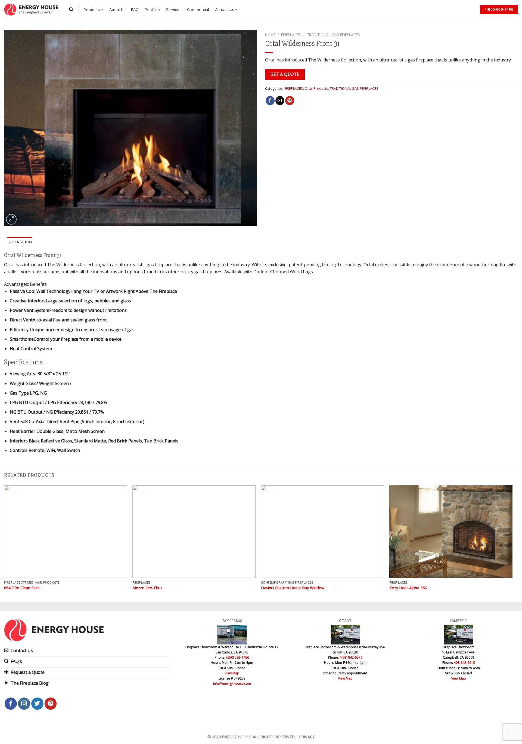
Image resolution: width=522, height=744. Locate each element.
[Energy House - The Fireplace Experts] (31, 9)
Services (173, 10)
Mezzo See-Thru (147, 587)
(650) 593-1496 (237, 657)
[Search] (71, 9)
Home (270, 34)
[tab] (19, 242)
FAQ (135, 10)
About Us (117, 10)
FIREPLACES (291, 34)
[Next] (512, 543)
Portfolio (152, 10)
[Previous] (4, 543)
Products (91, 10)
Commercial (198, 10)
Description (19, 242)
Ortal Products (316, 88)
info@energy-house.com (232, 683)
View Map (232, 673)
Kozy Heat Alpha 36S (408, 587)
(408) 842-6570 (351, 657)
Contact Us (224, 10)
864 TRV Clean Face (22, 587)
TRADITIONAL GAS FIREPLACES (333, 34)
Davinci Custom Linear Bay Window (292, 587)
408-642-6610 (464, 662)
